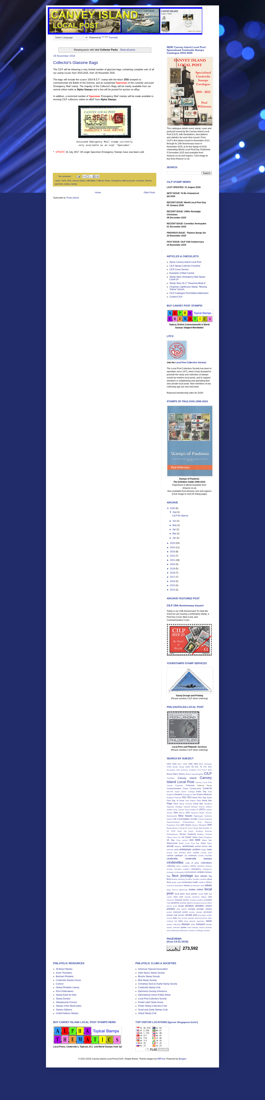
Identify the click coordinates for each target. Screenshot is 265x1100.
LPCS (202, 809)
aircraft (170, 846)
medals (188, 897)
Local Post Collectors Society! (190, 362)
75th (205, 767)
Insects (202, 807)
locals (200, 894)
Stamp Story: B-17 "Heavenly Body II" (187, 283)
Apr (174, 529)
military (204, 897)
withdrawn (184, 930)
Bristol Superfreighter (194, 774)
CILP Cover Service (179, 269)
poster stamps (195, 912)
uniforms (176, 927)
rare (179, 918)
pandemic (175, 903)
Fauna (194, 797)
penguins (197, 903)
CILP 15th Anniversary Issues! (185, 605)
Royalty (206, 828)
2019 (173, 568)
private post (191, 915)
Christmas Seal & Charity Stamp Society (157, 984)
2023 (173, 551)
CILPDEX (171, 778)
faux (169, 876)
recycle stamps (188, 918)
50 (192, 767)
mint (210, 897)
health (195, 882)
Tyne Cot (177, 837)
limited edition (196, 889)
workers (207, 930)
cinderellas (175, 862)
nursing (193, 900)
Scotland (199, 831)
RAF (209, 825)
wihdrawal (175, 930)
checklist (208, 856)
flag (210, 876)
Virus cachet (182, 840)
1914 (63, 181)
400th (187, 767)
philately (171, 909)
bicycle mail (172, 853)
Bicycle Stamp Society (149, 976)
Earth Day (201, 791)
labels (208, 885)
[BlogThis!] (87, 176)
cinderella (172, 858)
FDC (184, 797)
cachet (196, 852)
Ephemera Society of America (152, 991)
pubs (175, 918)
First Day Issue (205, 797)
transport (200, 924)
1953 (196, 764)
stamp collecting (173, 924)
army (176, 849)
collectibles (91, 181)
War (210, 840)
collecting (171, 866)
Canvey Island (78, 181)
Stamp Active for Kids (66, 995)
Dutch (177, 792)
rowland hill (172, 921)
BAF (210, 770)
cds (185, 856)
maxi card (178, 897)
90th (210, 767)
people (181, 906)
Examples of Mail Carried (181, 273)
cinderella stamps (198, 858)
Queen (188, 825)
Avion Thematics (64, 973)
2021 (173, 560)
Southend (191, 834)
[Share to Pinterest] (98, 176)
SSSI (173, 831)
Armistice (192, 770)
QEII (182, 825)
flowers (174, 879)
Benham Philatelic (65, 976)
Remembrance (173, 828)
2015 (173, 585)
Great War (198, 804)
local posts (180, 894)
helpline (202, 882)
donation (178, 869)
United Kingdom (205, 837)
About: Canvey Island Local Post (185, 262)
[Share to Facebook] (94, 176)
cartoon (170, 855)
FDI (189, 797)
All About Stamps (64, 969)
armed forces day (203, 846)
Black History (179, 774)
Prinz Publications (65, 991)
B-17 (200, 770)
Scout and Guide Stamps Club (153, 1009)
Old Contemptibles (181, 819)
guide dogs (176, 882)
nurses (186, 900)
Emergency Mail (119, 181)
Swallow (200, 834)
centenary (192, 855)
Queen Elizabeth (199, 825)
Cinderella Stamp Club (149, 987)
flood (169, 879)
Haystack (170, 807)
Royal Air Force (186, 828)
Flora (175, 804)
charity (201, 856)
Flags (169, 803)
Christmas (190, 785)
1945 (190, 764)
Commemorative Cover (177, 788)
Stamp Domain (63, 998)
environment (190, 872)
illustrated (179, 886)
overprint (140, 181)
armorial (170, 850)
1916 (69, 181)
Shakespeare (172, 834)
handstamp (187, 882)
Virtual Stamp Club (147, 1013)
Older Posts (149, 192)
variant (202, 927)
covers (193, 866)
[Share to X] (91, 176)
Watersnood (172, 843)
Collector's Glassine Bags (75, 62)
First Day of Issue (175, 800)
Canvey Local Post (203, 782)
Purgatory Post (173, 825)
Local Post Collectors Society (152, 998)
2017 (173, 577)
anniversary (188, 846)
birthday (182, 853)
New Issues (185, 815)
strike (193, 924)
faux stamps (201, 876)
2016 (173, 581)
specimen (59, 184)
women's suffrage (196, 930)
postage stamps (204, 909)
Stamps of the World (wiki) (68, 1006)
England (170, 798)
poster (185, 912)
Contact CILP (175, 297)
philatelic (189, 906)
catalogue (179, 855)
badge (203, 850)
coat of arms (192, 863)
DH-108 (170, 792)
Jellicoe (209, 807)
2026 (173, 508)
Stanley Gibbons (64, 1009)
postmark (208, 912)
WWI (191, 840)
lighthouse (183, 890)
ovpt (168, 903)
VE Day (171, 840)
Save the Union (185, 831)
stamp (67, 184)
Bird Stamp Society (147, 980)
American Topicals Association (153, 969)
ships (180, 921)
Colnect (59, 984)
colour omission (182, 866)
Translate (113, 37)
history (209, 882)
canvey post (206, 853)
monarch (170, 900)
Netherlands (172, 816)
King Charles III (191, 810)
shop (186, 921)
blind (189, 853)
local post (131, 181)
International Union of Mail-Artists (154, 995)
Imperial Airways (190, 807)
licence (175, 890)
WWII (197, 840)
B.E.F (204, 770)
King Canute (178, 810)
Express (178, 798)
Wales (204, 840)
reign (210, 918)
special (192, 921)
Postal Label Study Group (150, 1002)
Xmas (203, 843)
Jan (175, 538)
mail (205, 894)
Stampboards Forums (66, 1002)
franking (181, 879)
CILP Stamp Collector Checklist (184, 266)
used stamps (192, 927)
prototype (202, 915)
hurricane (171, 886)
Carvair (170, 785)
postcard (177, 912)
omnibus (199, 900)
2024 (173, 547)
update (183, 927)
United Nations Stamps (67, 1013)
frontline (189, 879)
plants (184, 909)
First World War (204, 800)
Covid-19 (207, 788)
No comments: (65, 176)
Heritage (178, 807)
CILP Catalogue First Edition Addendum (188, 293)
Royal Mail (197, 828)
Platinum (208, 822)
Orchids (193, 819)
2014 (173, 589)
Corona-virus (195, 788)
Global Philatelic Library (67, 987)
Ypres (209, 843)
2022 (173, 556)
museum (178, 900)
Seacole (208, 831)
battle (209, 849)
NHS (188, 813)
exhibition (201, 872)
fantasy (208, 872)
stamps (74, 184)
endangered (179, 872)
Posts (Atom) (73, 198)
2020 (173, 564)
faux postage (182, 875)
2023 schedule (205, 764)
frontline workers (200, 879)
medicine (196, 897)
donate (170, 869)
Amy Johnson (182, 770)
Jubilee (170, 810)
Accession (171, 770)
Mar (175, 533)
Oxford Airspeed (205, 819)
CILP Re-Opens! (180, 515)
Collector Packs (104, 181)
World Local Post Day (189, 843)
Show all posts (127, 49)
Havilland (208, 804)
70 (201, 767)
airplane (178, 846)
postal (169, 912)
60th (196, 767)
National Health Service (201, 813)
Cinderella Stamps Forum (68, 980)
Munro (181, 813)
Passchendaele (173, 822)
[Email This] (84, 176)
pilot (178, 909)
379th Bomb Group (175, 767)
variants (208, 927)
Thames (208, 834)
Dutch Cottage (188, 792)
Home (98, 192)
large (169, 890)
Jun (175, 521)
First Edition (191, 801)
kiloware (196, 886)
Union (194, 837)
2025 (173, 543)
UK (183, 837)
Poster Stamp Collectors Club (152, 1006)
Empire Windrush (204, 794)
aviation (196, 849)
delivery (209, 866)
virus (169, 930)
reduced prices (201, 918)
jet (192, 886)
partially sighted (186, 903)
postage (191, 909)
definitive (201, 866)
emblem (186, 869)
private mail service (175, 915)
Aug (175, 512)
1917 (179, 764)
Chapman (179, 785)
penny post (172, 906)
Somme (148, 181)
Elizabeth (178, 794)
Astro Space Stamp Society (151, 973)
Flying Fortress (185, 804)
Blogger (182, 1059)
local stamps (191, 894)
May (175, 525)
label (203, 886)
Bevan (169, 774)
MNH (176, 813)
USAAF (188, 837)
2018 (173, 572)
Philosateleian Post (192, 822)
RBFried (161, 1059)
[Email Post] (78, 176)
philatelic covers (203, 906)
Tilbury (169, 837)
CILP (208, 773)
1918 (185, 764)
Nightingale (198, 816)
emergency (196, 869)
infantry (187, 885)
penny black (207, 903)
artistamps (185, 849)
